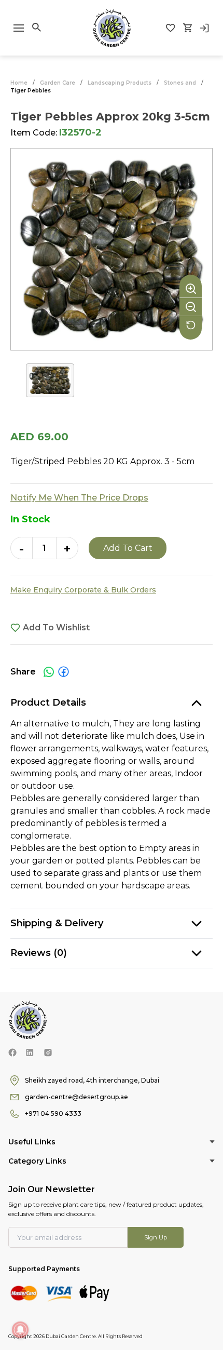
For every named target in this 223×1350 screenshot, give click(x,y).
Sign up (155, 1237)
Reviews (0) (38, 953)
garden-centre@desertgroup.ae (76, 1097)
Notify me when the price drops (79, 498)
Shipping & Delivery (56, 923)
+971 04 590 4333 (53, 1113)
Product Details (48, 702)
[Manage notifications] (20, 1329)
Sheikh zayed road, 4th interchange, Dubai (92, 1080)
